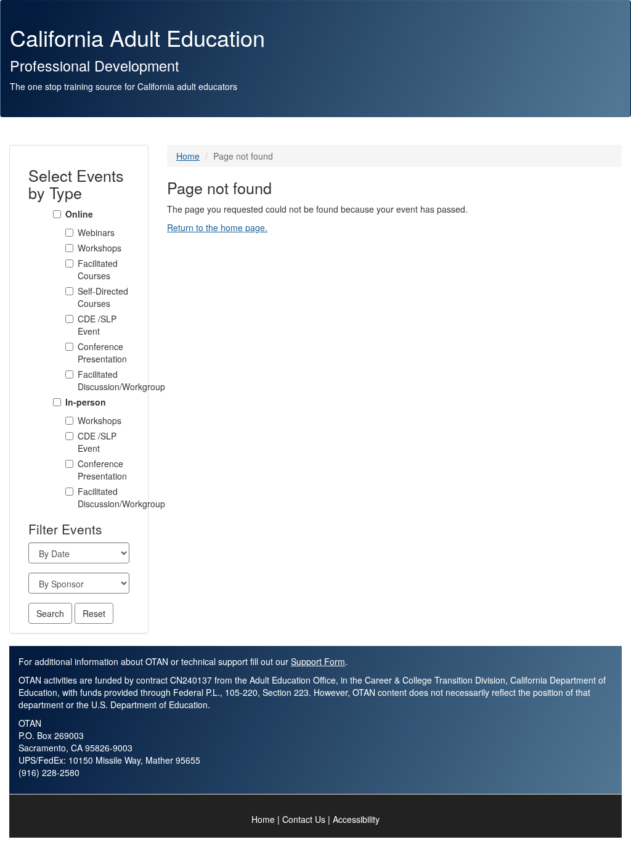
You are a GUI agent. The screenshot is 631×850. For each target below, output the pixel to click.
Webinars (96, 232)
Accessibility (356, 819)
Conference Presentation (102, 352)
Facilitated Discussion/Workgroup (103, 380)
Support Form (318, 661)
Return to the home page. (217, 227)
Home (188, 156)
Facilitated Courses (98, 269)
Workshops (99, 248)
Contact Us (303, 819)
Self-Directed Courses (103, 297)
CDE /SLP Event (97, 325)
